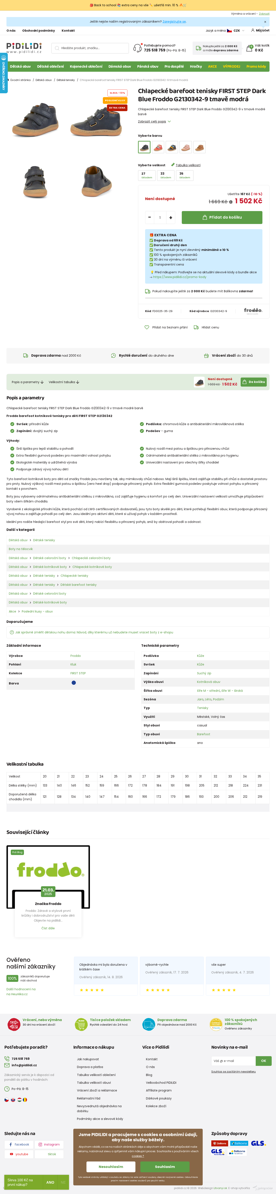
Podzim (218, 699)
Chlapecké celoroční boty (91, 558)
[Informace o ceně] (230, 202)
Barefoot (203, 734)
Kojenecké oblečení (86, 67)
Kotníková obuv (208, 682)
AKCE (212, 67)
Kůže (200, 656)
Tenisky (202, 708)
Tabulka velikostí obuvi (94, 1083)
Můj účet (263, 30)
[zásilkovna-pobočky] (220, 1144)
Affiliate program (159, 1090)
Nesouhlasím (111, 1166)
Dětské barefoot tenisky (79, 585)
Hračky (196, 67)
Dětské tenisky (66, 80)
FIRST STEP (78, 673)
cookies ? (138, 1156)
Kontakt (68, 30)
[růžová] (185, 147)
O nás (10, 30)
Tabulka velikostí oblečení (96, 1075)
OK (263, 1060)
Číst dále (48, 928)
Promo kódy (256, 67)
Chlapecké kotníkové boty (92, 567)
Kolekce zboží (156, 1106)
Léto (208, 699)
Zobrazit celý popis (152, 121)
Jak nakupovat (88, 1059)
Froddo (76, 656)
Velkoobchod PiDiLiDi (161, 1083)
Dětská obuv (20, 67)
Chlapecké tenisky (74, 576)
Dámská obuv (119, 67)
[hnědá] (199, 147)
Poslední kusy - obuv (37, 611)
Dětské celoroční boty (49, 558)
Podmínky (263, 14)
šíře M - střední (208, 691)
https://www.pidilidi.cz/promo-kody (179, 277)
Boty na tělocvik (21, 549)
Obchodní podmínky (38, 30)
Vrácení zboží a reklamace (97, 1090)
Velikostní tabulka (62, 382)
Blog (149, 1075)
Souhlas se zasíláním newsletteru (233, 1071)
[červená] (158, 147)
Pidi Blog (17, 852)
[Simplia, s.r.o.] (263, 1188)
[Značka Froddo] (48, 877)
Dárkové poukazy (159, 1098)
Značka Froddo (48, 904)
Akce (12, 611)
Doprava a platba (90, 1067)
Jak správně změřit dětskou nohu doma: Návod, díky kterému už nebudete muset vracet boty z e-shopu (94, 632)
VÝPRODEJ (231, 67)
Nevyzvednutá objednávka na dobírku (99, 1108)
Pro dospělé (174, 67)
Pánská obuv (147, 67)
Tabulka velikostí (188, 165)
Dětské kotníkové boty (50, 567)
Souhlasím (165, 1166)
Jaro (200, 699)
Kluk (73, 664)
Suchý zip (204, 673)
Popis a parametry (25, 382)
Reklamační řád (88, 1098)
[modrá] (172, 147)
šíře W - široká (232, 691)
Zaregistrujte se (174, 21)
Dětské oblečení (50, 67)
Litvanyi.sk (220, 1188)
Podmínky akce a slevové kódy (100, 1119)
